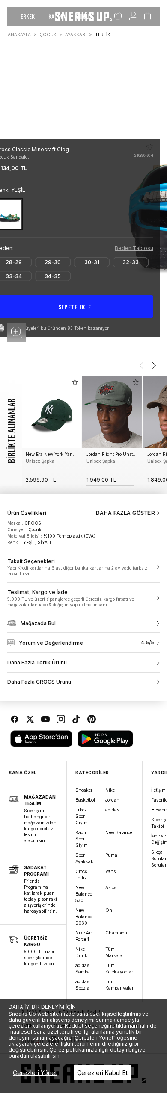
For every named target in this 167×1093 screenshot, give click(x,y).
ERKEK (28, 16)
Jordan (112, 799)
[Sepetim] (147, 16)
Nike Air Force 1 (83, 936)
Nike (110, 790)
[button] (16, 332)
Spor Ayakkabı (85, 858)
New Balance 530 (83, 894)
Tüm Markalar (114, 952)
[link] (83, 567)
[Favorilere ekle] (149, 147)
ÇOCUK (48, 34)
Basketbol (85, 799)
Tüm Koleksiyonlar (119, 968)
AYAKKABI (75, 34)
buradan (19, 1055)
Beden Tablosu (134, 248)
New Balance (118, 832)
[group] (51, 431)
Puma (111, 855)
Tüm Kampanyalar (119, 984)
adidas (112, 809)
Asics (110, 887)
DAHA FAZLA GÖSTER (125, 513)
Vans (110, 871)
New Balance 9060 (83, 917)
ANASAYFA (19, 34)
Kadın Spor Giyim (81, 839)
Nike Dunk (81, 952)
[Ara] (118, 16)
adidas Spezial (83, 984)
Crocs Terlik (81, 874)
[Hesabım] (133, 16)
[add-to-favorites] (75, 382)
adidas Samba (82, 968)
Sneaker (83, 790)
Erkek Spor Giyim (81, 816)
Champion (116, 932)
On (108, 910)
